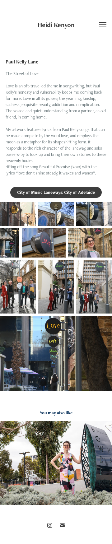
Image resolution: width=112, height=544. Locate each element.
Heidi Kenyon (56, 25)
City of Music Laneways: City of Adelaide (56, 192)
